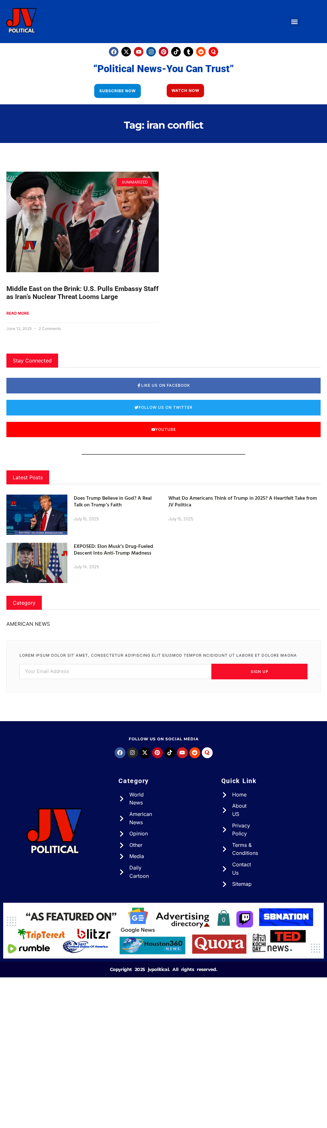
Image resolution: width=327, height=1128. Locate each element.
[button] (294, 21)
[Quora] (213, 51)
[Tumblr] (188, 51)
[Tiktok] (176, 51)
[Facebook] (113, 51)
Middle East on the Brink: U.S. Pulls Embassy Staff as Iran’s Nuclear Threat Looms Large (82, 293)
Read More (17, 313)
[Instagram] (151, 51)
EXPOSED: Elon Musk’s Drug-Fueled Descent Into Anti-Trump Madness (113, 549)
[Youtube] (138, 51)
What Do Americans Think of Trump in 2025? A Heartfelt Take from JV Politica (242, 501)
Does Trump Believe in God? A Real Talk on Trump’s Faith (113, 501)
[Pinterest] (163, 51)
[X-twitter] (126, 51)
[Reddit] (200, 51)
